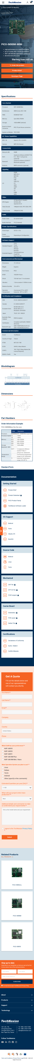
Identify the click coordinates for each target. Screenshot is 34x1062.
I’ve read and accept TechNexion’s (16, 985)
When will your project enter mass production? (13, 793)
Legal (22, 1058)
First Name (6, 692)
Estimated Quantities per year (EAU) (14, 783)
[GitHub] (9, 1042)
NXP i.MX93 (8, 751)
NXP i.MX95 (8, 748)
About (3, 995)
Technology (5, 1010)
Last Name (6, 700)
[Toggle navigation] (3, 2)
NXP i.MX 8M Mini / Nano (12, 759)
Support (4, 1005)
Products (4, 1000)
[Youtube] (2, 1042)
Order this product (18, 65)
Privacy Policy (25, 985)
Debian (6, 770)
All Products (6, 857)
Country (4, 727)
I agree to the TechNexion (18, 829)
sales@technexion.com (24, 1030)
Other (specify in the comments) (15, 778)
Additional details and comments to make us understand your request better (16, 805)
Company (5, 717)
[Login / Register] (27, 2)
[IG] (16, 1042)
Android (7, 776)
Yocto (6, 773)
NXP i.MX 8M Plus (10, 757)
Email (4, 708)
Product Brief (17, 70)
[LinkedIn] (6, 1042)
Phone (4, 736)
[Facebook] (13, 1042)
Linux (6, 767)
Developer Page (17, 76)
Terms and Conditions (6, 1058)
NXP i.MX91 (8, 754)
